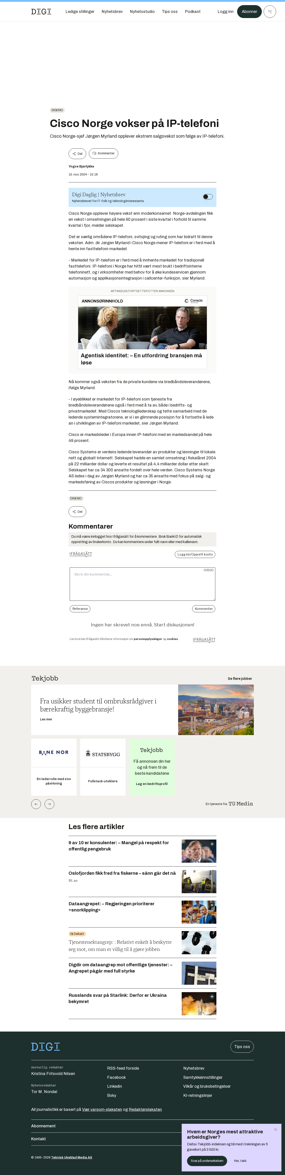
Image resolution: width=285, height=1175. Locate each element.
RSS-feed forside (123, 1068)
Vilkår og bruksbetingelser (207, 1086)
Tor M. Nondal (44, 1091)
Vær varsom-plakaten (102, 1109)
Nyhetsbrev (193, 1068)
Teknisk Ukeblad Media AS (71, 1157)
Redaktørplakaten (145, 1109)
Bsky (111, 1095)
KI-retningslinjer (197, 1095)
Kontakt (38, 1139)
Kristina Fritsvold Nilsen (53, 1073)
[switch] (208, 196)
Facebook (116, 1077)
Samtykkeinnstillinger (202, 1077)
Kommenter (106, 153)
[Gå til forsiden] (41, 11)
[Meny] (270, 11)
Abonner (249, 11)
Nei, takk (240, 1161)
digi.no (57, 110)
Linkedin (114, 1086)
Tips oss (242, 1046)
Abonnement (43, 1126)
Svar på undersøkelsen (207, 1161)
